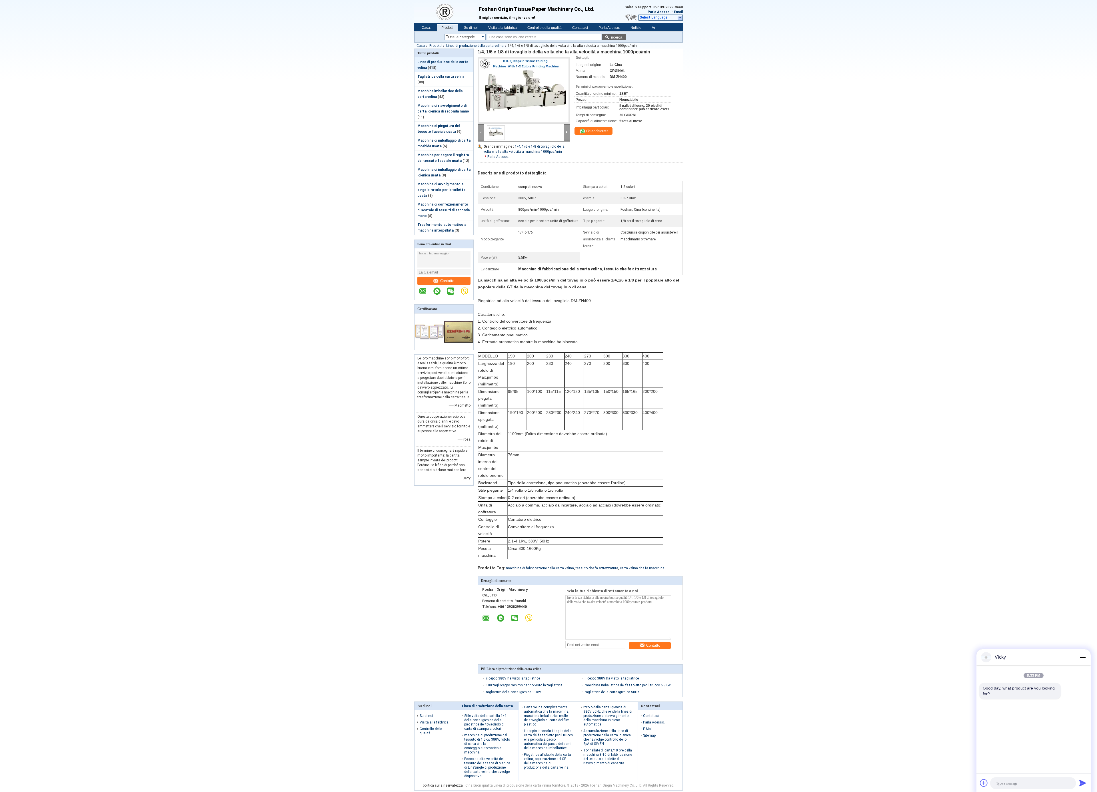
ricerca (616, 37)
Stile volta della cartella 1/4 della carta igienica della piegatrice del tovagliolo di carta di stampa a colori (485, 722)
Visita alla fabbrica (502, 28)
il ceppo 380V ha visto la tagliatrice (513, 678)
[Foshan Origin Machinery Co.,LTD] (446, 11)
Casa (421, 46)
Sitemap (649, 735)
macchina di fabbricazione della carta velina (540, 568)
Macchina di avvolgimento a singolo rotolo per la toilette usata (441, 190)
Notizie (635, 28)
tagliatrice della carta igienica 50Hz (612, 692)
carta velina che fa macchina (642, 568)
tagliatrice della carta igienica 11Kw (513, 692)
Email (678, 12)
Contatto (447, 281)
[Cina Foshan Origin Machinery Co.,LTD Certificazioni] (429, 346)
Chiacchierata (596, 131)
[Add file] (984, 783)
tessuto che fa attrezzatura (597, 568)
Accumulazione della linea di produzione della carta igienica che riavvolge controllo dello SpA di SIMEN (607, 737)
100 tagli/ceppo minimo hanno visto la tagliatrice (524, 685)
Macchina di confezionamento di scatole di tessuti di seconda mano (443, 210)
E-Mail (647, 729)
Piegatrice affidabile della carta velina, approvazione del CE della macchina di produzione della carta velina (547, 761)
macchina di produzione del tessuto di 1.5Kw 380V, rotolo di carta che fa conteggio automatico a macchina (487, 743)
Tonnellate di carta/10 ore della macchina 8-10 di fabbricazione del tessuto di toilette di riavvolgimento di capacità (607, 756)
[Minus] (1082, 657)
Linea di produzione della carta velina (475, 46)
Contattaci (580, 28)
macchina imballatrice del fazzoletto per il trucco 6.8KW (628, 685)
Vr (653, 28)
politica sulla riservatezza (443, 785)
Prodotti (447, 28)
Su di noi (471, 28)
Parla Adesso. (659, 12)
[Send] (1082, 783)
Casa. (426, 28)
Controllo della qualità (544, 28)
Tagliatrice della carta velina (440, 77)
